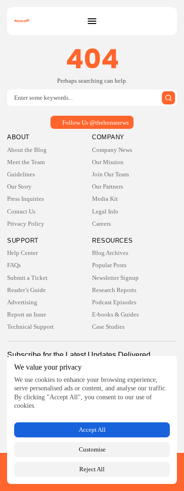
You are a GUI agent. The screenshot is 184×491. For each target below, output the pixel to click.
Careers (101, 223)
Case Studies (108, 326)
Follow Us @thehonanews (95, 122)
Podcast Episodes (114, 302)
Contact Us (21, 211)
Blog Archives (110, 252)
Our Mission (108, 162)
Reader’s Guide (26, 289)
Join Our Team (110, 174)
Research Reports (114, 289)
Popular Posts (109, 265)
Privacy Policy (25, 223)
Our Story (19, 186)
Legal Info (105, 211)
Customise (92, 449)
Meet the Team (26, 162)
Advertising (22, 302)
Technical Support (30, 326)
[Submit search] (168, 97)
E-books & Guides (115, 314)
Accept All (92, 429)
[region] (92, 420)
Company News (112, 149)
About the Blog (27, 149)
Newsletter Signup (115, 277)
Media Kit (105, 198)
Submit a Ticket (27, 277)
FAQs (14, 265)
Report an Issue (26, 314)
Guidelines (21, 174)
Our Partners (107, 186)
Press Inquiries (25, 198)
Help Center (22, 252)
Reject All (92, 469)
